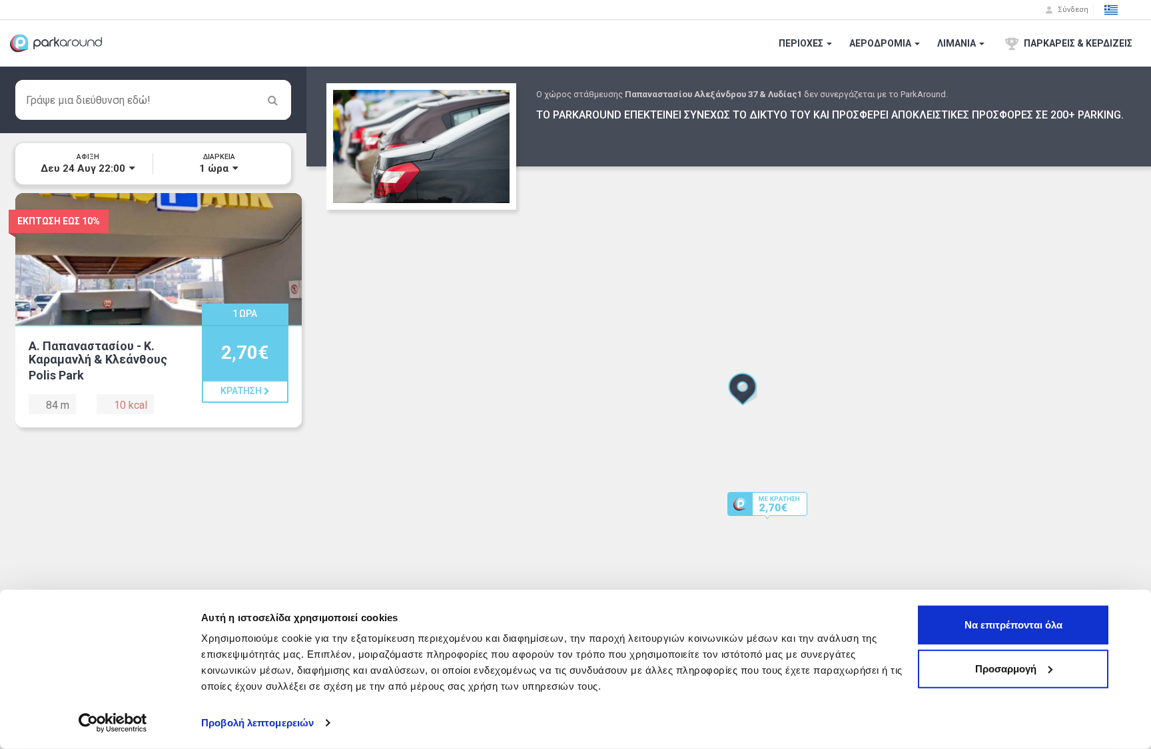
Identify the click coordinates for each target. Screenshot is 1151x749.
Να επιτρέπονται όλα (1013, 624)
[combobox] (153, 100)
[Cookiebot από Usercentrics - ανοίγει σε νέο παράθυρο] (113, 723)
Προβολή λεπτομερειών (257, 722)
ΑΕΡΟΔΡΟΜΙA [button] (881, 43)
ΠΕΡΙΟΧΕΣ (802, 43)
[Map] (728, 408)
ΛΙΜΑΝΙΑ (957, 43)
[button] (1111, 10)
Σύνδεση (1072, 9)
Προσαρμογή (1005, 668)
